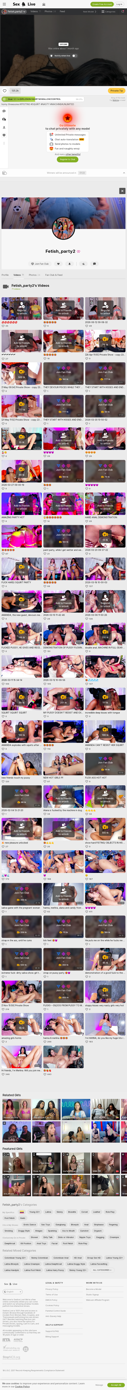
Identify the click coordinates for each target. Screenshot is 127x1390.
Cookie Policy (22, 1386)
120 (7, 781)
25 (48, 846)
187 (91, 879)
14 (48, 521)
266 (49, 1042)
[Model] (122, 191)
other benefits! (73, 154)
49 (90, 326)
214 (7, 1009)
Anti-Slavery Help (53, 1316)
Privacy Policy (52, 1289)
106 (7, 684)
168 (49, 879)
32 (90, 814)
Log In (119, 4)
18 (48, 358)
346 (7, 1074)
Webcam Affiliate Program (97, 1300)
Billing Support (52, 1337)
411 (90, 911)
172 (7, 879)
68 (48, 586)
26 (90, 456)
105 (49, 684)
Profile (5, 275)
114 (48, 749)
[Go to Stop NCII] (12, 1358)
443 (49, 1074)
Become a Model (93, 1289)
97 (48, 781)
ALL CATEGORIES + (102, 1270)
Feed (62, 11)
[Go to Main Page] (24, 4)
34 (48, 814)
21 (48, 554)
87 (6, 554)
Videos (36, 11)
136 (91, 619)
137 (91, 586)
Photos (50, 11)
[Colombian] (22, 1211)
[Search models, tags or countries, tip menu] (122, 11)
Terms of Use (52, 1295)
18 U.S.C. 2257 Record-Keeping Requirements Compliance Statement (33, 1370)
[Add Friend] (83, 263)
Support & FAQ (52, 1331)
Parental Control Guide (56, 1311)
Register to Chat (67, 159)
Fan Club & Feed (53, 275)
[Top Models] (44, 4)
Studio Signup (92, 1295)
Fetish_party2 (11, 1204)
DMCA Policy (51, 1300)
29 (48, 456)
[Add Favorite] (5, 91)
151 (48, 651)
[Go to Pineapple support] (26, 1349)
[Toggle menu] (4, 4)
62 (48, 911)
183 (91, 1042)
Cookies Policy (52, 1305)
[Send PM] (94, 263)
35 (6, 326)
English (10, 1292)
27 (6, 359)
